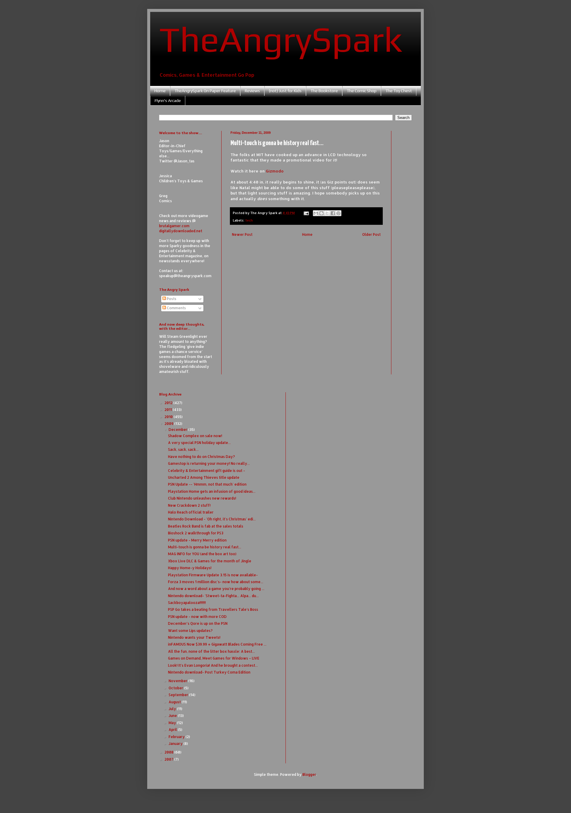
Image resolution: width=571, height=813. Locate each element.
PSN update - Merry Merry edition (197, 540)
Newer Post (242, 234)
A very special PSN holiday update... (199, 442)
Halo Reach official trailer (191, 512)
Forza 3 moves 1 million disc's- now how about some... (215, 582)
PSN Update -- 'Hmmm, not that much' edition (207, 484)
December (178, 429)
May (173, 723)
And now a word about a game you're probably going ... (216, 588)
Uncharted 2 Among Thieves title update (203, 477)
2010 (169, 417)
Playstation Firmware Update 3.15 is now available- (213, 575)
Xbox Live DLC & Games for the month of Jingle (209, 561)
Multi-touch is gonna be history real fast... (204, 547)
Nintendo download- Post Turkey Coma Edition (209, 672)
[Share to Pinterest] (338, 213)
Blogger (309, 774)
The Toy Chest (398, 90)
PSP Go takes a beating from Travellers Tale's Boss (213, 609)
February (177, 736)
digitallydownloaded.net (180, 231)
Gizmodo (275, 170)
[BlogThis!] (321, 213)
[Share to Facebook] (333, 213)
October (176, 688)
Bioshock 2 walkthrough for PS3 (195, 533)
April (173, 729)
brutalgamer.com (174, 226)
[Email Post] (306, 213)
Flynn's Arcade (168, 100)
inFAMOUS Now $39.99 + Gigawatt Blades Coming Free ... (217, 644)
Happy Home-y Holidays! (189, 568)
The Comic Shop (362, 90)
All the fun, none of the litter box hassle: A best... (211, 651)
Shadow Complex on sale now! (195, 436)
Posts (171, 298)
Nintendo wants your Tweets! (194, 637)
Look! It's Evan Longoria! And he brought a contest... (213, 665)
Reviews (252, 90)
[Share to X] (327, 213)
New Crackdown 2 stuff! (189, 505)
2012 (168, 403)
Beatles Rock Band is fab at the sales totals (205, 526)
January (176, 743)
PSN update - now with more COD (197, 616)
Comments (176, 308)
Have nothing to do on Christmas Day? (201, 456)
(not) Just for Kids (285, 90)
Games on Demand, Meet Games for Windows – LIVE (213, 658)
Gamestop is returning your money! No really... (209, 463)
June (173, 715)
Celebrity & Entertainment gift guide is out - (206, 470)
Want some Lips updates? (190, 630)
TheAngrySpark (280, 38)
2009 (169, 423)
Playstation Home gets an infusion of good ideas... (211, 491)
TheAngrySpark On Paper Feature (205, 90)
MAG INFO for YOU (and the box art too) (202, 554)
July (173, 709)
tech (249, 220)
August (175, 702)
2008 (169, 752)
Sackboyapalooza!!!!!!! (187, 602)
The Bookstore (324, 90)
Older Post (371, 234)
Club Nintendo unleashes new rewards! (202, 498)
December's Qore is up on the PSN (198, 623)
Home (160, 90)
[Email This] (316, 213)
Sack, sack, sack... (183, 449)
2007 (169, 759)
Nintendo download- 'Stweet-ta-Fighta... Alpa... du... (213, 596)
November (178, 681)
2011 (168, 409)
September (179, 695)
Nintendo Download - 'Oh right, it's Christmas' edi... (212, 519)
